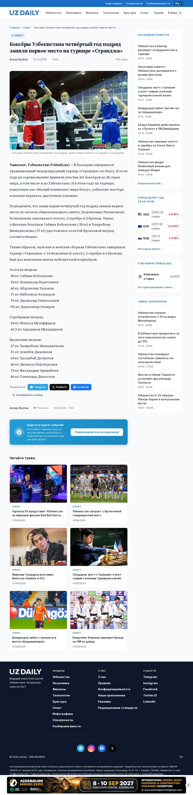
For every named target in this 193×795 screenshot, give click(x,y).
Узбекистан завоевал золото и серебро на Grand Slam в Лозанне (158, 145)
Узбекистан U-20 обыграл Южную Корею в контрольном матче (158, 399)
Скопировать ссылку (29, 394)
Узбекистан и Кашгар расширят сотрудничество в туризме (157, 50)
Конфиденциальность (114, 689)
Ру (177, 3)
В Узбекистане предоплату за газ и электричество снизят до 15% (158, 337)
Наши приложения (111, 695)
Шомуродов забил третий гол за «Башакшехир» (158, 110)
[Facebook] (102, 748)
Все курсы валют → (150, 248)
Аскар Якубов (19, 59)
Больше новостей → (151, 183)
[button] (180, 13)
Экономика (73, 12)
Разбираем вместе (158, 3)
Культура (129, 12)
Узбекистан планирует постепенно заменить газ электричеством (155, 358)
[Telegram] (80, 748)
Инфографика (114, 3)
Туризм (158, 12)
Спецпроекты (134, 3)
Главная (15, 27)
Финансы (92, 12)
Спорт (144, 12)
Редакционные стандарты (117, 708)
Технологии (111, 12)
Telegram (40, 386)
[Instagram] (91, 748)
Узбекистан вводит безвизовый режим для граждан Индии (154, 166)
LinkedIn (149, 701)
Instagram (150, 683)
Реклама (104, 701)
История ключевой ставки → (156, 287)
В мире (173, 12)
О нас (102, 677)
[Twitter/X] (112, 748)
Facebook (83, 386)
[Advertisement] (96, 785)
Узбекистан (53, 12)
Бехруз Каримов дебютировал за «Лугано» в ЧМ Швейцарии (159, 126)
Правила (104, 683)
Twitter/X (61, 386)
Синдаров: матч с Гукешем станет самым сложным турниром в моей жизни (156, 91)
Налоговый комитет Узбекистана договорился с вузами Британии (157, 70)
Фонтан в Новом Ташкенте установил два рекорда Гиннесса (156, 378)
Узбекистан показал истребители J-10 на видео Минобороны (157, 316)
